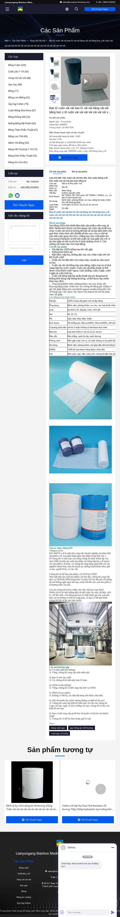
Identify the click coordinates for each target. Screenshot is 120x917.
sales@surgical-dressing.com (76, 2)
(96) (19, 78)
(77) (13, 91)
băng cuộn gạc (58, 728)
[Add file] (62, 912)
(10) (19, 117)
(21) (19, 97)
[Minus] (112, 847)
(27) (23, 130)
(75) (18, 104)
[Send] (112, 912)
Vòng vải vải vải (37, 40)
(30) (18, 71)
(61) (18, 162)
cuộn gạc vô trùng (59, 733)
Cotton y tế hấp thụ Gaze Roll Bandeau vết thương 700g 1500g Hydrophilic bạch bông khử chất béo (60, 808)
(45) (18, 136)
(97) (22, 110)
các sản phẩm (19, 40)
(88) (15, 84)
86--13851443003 (106, 2)
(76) (22, 156)
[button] (54, 102)
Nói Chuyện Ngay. (100, 9)
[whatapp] (11, 196)
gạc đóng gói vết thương (81, 728)
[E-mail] (17, 195)
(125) (17, 65)
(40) (22, 123)
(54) (18, 143)
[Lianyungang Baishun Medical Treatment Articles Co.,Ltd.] (20, 9)
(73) (22, 149)
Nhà (6, 40)
